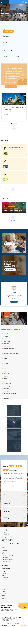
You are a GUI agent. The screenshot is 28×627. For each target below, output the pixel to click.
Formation (23, 94)
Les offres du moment (7, 581)
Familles (4, 589)
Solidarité (4, 598)
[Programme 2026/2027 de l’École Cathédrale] (14, 99)
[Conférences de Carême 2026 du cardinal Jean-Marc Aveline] (14, 288)
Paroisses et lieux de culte (7, 555)
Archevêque (4, 550)
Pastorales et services (7, 557)
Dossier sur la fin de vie (10, 243)
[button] (8, 31)
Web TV (3, 571)
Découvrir (14, 301)
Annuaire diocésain (6, 561)
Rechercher (4, 579)
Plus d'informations (10, 269)
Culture (3, 595)
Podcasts (4, 575)
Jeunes (3, 591)
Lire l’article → (7, 116)
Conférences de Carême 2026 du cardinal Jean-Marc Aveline (14, 297)
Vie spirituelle (5, 588)
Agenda (3, 570)
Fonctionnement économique (8, 553)
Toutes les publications (7, 568)
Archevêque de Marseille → (11, 86)
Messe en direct (5, 577)
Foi (3, 597)
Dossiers (4, 573)
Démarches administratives (8, 559)
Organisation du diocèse (7, 552)
